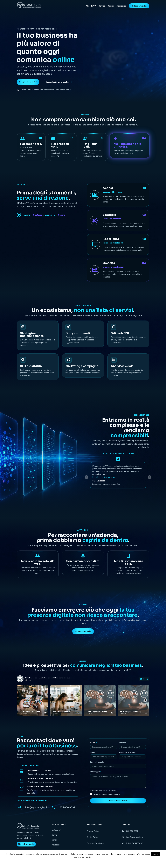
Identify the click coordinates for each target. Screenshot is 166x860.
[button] (149, 477)
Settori (111, 6)
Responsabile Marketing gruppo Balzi (106, 484)
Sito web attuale (97, 762)
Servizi (102, 6)
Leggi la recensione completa (103, 477)
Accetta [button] (155, 854)
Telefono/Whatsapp (128, 752)
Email (93, 752)
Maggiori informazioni (83, 857)
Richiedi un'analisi (83, 631)
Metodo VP (91, 6)
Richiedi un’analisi (139, 6)
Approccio (121, 6)
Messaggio (95, 771)
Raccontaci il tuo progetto (57, 82)
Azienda (123, 743)
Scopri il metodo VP (28, 82)
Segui (145, 679)
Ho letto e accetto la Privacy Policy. (107, 794)
